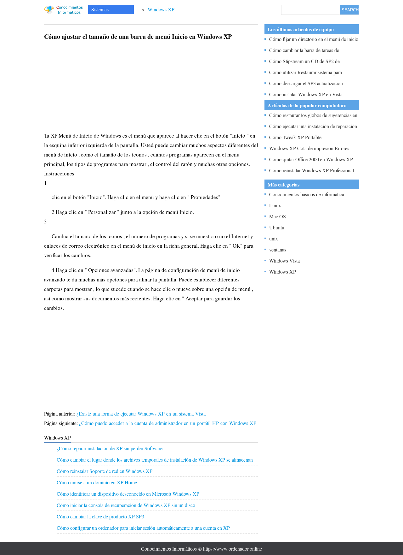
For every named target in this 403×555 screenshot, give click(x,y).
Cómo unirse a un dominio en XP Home (97, 482)
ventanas (277, 249)
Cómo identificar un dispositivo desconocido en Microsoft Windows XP (128, 493)
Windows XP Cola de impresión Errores (309, 148)
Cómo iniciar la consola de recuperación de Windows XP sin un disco (126, 505)
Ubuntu (276, 227)
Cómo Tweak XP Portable (295, 137)
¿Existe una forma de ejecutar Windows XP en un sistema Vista (142, 413)
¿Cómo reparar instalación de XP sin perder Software (109, 448)
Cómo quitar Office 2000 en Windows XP (311, 159)
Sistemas (100, 9)
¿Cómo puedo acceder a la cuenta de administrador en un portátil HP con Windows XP (168, 423)
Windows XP (161, 9)
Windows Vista (284, 260)
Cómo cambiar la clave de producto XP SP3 (100, 516)
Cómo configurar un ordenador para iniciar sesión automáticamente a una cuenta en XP (143, 527)
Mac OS (277, 216)
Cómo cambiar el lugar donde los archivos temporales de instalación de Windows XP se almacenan (155, 459)
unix (273, 238)
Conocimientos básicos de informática (306, 194)
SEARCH (350, 10)
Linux (275, 205)
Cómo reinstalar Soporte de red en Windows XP (104, 471)
